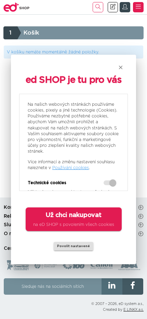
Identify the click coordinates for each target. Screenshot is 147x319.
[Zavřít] (120, 67)
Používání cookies (70, 168)
